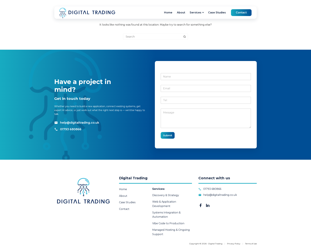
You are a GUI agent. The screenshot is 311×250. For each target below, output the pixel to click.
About (181, 12)
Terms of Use (251, 243)
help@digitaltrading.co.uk (79, 122)
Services (195, 12)
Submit (167, 135)
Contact (241, 12)
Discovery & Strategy (165, 195)
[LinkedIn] (208, 205)
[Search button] (184, 36)
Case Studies (217, 12)
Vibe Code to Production (168, 223)
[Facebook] (200, 205)
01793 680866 (70, 129)
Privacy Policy (234, 243)
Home (168, 12)
